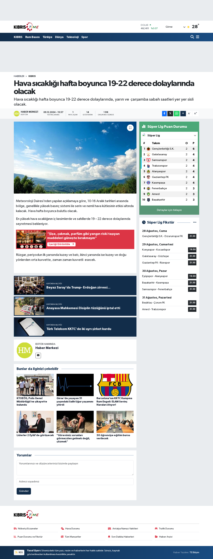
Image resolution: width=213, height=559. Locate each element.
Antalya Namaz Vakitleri (125, 528)
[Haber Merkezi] (25, 350)
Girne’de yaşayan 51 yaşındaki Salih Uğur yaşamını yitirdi (75, 401)
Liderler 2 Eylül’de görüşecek (35, 435)
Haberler (19, 76)
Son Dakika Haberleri (122, 537)
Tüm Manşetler (73, 537)
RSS (20, 552)
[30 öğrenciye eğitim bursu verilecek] (115, 421)
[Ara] (193, 37)
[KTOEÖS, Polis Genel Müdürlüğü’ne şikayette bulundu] (35, 384)
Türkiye (47, 37)
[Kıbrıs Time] (26, 26)
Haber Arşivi (165, 537)
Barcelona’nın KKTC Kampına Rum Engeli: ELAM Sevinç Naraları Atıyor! (114, 401)
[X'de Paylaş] (170, 113)
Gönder (24, 491)
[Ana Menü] (197, 37)
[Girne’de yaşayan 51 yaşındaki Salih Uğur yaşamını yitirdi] (75, 384)
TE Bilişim (194, 552)
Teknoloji (72, 37)
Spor (84, 37)
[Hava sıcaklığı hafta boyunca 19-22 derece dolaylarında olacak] (75, 158)
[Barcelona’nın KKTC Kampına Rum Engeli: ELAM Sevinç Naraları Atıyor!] (115, 384)
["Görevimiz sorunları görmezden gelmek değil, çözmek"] (75, 421)
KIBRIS (18, 37)
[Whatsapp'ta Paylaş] (177, 113)
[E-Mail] (38, 355)
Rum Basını (32, 37)
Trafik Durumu (166, 528)
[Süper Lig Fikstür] (194, 222)
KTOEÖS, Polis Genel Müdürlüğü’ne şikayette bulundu (32, 401)
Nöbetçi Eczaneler (28, 528)
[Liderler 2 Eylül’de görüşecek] (35, 421)
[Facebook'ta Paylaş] (164, 113)
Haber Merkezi (46, 348)
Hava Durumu (72, 528)
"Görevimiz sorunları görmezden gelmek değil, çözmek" (73, 438)
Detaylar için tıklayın (169, 210)
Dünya (59, 37)
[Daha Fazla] (183, 113)
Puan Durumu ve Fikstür (30, 537)
